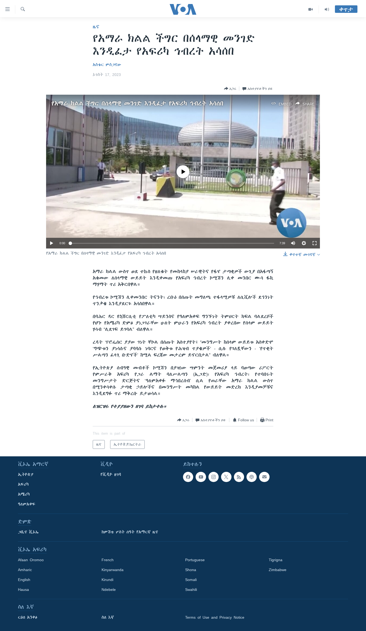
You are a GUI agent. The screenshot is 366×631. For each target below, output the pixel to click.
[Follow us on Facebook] (188, 477)
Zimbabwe (277, 569)
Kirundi (107, 579)
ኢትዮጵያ (25, 474)
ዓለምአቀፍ (26, 504)
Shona (190, 569)
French (108, 559)
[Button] (230, 88)
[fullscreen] (314, 243)
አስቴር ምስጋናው (107, 64)
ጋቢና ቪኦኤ (28, 532)
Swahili (191, 589)
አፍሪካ (23, 484)
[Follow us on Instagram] (213, 477)
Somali (191, 579)
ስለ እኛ (108, 617)
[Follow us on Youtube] (201, 477)
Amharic (25, 569)
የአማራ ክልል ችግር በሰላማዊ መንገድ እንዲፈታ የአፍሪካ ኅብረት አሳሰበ (137, 103)
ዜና (96, 26)
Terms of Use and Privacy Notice (214, 617)
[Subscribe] (264, 477)
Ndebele (109, 589)
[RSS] (239, 477)
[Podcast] (252, 477)
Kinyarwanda (113, 569)
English (24, 579)
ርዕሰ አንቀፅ (27, 617)
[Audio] (327, 9)
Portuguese (195, 559)
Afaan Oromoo (31, 559)
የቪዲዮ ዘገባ (110, 474)
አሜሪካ (24, 494)
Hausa (23, 589)
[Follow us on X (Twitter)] (226, 477)
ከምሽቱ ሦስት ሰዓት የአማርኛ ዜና (130, 532)
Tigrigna (275, 559)
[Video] (310, 9)
